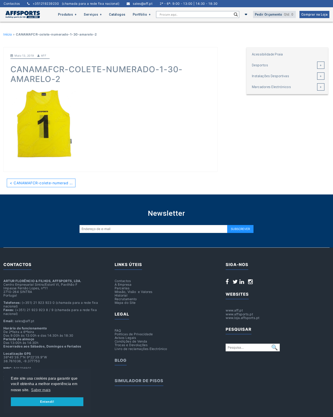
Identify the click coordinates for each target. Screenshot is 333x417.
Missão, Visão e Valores (133, 292)
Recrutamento (126, 299)
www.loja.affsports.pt (243, 318)
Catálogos (117, 14)
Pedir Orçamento (274, 14)
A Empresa (123, 284)
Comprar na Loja (314, 14)
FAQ (118, 330)
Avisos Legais (125, 338)
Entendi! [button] (47, 401)
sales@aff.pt (141, 3)
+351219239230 (74, 3)
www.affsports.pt (239, 314)
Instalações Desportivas (270, 76)
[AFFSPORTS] (23, 14)
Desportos (260, 65)
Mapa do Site (125, 302)
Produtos (65, 14)
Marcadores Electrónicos (271, 87)
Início (7, 34)
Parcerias (122, 288)
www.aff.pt (234, 310)
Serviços (91, 14)
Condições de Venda (131, 341)
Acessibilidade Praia (267, 54)
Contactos (12, 3)
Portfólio (140, 14)
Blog (121, 360)
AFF (43, 55)
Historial (121, 295)
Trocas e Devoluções (131, 345)
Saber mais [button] (41, 390)
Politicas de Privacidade (134, 334)
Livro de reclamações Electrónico (141, 349)
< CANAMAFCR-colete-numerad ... (41, 183)
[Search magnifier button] (236, 14)
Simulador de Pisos (139, 380)
